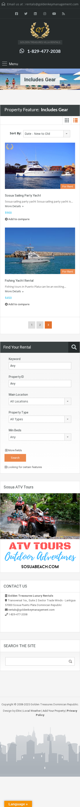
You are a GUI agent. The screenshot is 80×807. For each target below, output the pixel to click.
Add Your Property (54, 710)
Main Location (18, 394)
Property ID (16, 376)
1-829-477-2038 (44, 51)
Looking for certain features (24, 467)
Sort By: (15, 133)
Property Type (18, 412)
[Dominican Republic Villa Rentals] (40, 31)
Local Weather (32, 710)
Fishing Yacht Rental (19, 281)
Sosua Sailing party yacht (23, 195)
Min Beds (15, 430)
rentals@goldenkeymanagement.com (52, 4)
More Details (13, 206)
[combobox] (46, 133)
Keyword (14, 359)
